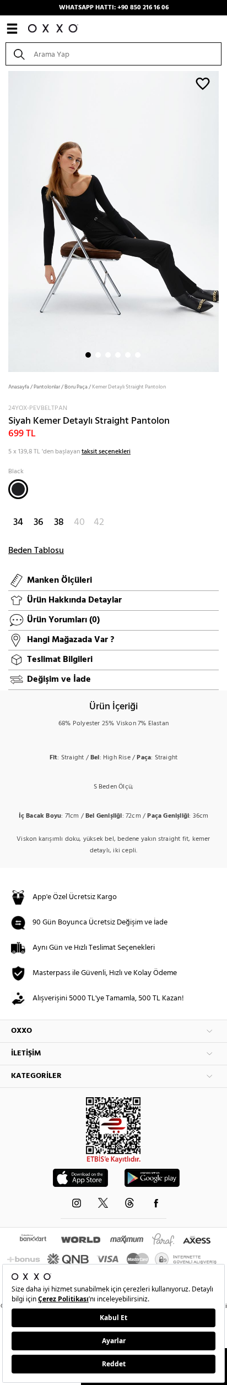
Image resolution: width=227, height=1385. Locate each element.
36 (39, 522)
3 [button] (108, 355)
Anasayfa (18, 386)
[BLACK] (18, 489)
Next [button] (5, 220)
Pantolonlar (47, 386)
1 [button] (88, 355)
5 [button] (128, 355)
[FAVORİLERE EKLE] (202, 83)
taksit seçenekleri (106, 451)
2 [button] (98, 355)
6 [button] (137, 355)
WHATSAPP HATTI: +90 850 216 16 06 (114, 7)
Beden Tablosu (36, 551)
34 (18, 522)
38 (59, 522)
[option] (113, 220)
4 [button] (118, 355)
